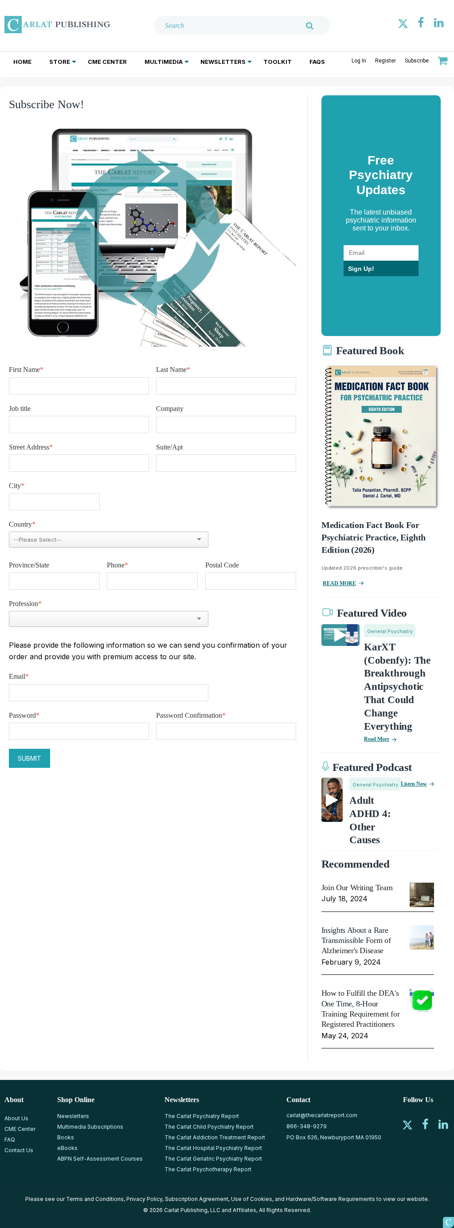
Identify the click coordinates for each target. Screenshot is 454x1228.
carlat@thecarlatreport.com (321, 1115)
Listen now (414, 783)
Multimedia (164, 61)
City (16, 485)
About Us (16, 1118)
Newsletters (223, 61)
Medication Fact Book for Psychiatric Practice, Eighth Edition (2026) (373, 537)
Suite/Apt (169, 447)
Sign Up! (361, 268)
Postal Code (222, 565)
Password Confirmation (191, 715)
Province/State (29, 565)
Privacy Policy (144, 1199)
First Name (26, 369)
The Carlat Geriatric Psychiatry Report (213, 1158)
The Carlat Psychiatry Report (201, 1116)
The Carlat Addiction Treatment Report (214, 1137)
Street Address (31, 447)
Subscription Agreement (196, 1199)
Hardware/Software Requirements (330, 1199)
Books (65, 1137)
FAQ (9, 1139)
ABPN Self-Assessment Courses (100, 1158)
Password (24, 715)
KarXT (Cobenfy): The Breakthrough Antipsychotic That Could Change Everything (397, 686)
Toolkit (277, 61)
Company (170, 408)
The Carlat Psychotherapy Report (207, 1169)
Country (22, 524)
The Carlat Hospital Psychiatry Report (213, 1148)
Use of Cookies (251, 1199)
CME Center (107, 61)
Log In (359, 61)
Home (22, 61)
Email (19, 676)
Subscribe (417, 61)
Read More (376, 739)
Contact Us (18, 1150)
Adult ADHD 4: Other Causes (370, 820)
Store (59, 61)
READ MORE (339, 583)
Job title (20, 408)
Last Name (173, 369)
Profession (25, 603)
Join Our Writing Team (356, 887)
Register (385, 61)
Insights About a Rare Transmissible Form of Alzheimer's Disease (356, 940)
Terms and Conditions (95, 1199)
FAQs (317, 61)
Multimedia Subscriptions (90, 1126)
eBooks (67, 1148)
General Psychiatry (390, 631)
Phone (117, 565)
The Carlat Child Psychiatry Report (209, 1126)
